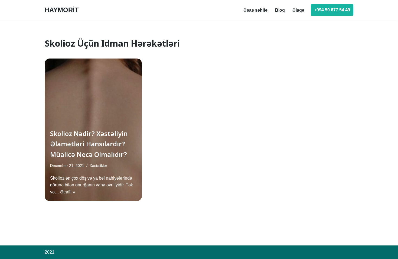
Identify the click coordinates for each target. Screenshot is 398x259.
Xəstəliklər (98, 165)
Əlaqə (298, 10)
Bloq (280, 10)
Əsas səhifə (255, 10)
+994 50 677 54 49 (332, 10)
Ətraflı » (67, 192)
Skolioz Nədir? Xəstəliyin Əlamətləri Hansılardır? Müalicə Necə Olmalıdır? (89, 144)
